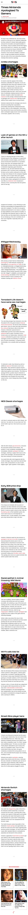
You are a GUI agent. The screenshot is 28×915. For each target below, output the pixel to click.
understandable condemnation (14, 687)
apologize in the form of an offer (9, 539)
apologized (16, 451)
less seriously (4, 328)
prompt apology (5, 274)
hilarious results (17, 278)
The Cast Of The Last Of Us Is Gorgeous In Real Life (6, 905)
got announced (16, 445)
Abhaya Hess (6, 16)
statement (9, 366)
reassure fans (13, 98)
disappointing (12, 809)
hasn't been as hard (18, 835)
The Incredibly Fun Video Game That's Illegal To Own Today (20, 884)
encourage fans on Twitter (15, 264)
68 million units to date (19, 553)
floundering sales (5, 512)
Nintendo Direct (12, 181)
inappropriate (4, 611)
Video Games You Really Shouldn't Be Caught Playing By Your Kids (6, 884)
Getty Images (24, 501)
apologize (15, 757)
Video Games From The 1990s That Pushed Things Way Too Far (20, 905)
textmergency (4, 262)
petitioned (3, 333)
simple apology (11, 826)
